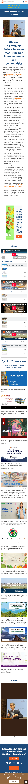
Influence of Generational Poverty (15, 272)
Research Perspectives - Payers (15, 319)
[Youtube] (18, 763)
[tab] (14, 265)
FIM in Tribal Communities (14, 345)
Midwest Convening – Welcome (15, 265)
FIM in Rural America (12, 269)
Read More (8, 85)
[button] (26, 782)
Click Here (21, 236)
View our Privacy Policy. (14, 778)
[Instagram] (14, 763)
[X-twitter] (21, 763)
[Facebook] (10, 763)
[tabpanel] (14, 254)
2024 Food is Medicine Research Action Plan (14, 185)
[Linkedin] (6, 763)
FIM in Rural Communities (14, 276)
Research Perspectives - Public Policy (15, 322)
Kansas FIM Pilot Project (14, 295)
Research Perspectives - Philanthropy (15, 326)
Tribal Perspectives (13, 349)
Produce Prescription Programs (15, 353)
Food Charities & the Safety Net (15, 299)
